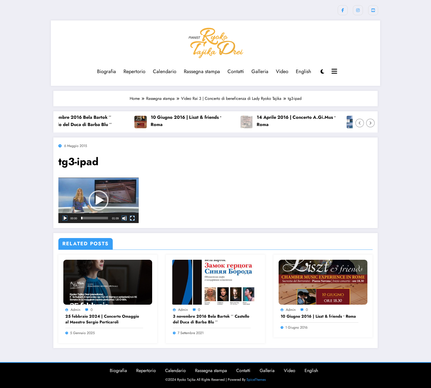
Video (282, 71)
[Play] (64, 218)
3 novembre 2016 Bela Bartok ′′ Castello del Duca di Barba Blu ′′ (69, 121)
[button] (98, 200)
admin (75, 309)
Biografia (106, 71)
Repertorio (134, 71)
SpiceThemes (256, 379)
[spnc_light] (322, 71)
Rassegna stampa (202, 71)
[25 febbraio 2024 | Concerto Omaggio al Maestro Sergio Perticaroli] (107, 281)
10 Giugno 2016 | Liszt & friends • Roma (176, 121)
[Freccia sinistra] (360, 123)
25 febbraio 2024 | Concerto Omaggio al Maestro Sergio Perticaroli (102, 319)
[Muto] (124, 218)
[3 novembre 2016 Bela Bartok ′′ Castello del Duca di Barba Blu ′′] (215, 281)
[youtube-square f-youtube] (373, 10)
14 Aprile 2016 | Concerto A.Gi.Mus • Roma (286, 121)
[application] (98, 200)
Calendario (164, 71)
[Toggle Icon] (333, 72)
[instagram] (358, 10)
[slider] (94, 218)
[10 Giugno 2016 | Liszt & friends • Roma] (323, 281)
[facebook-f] (343, 10)
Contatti (235, 71)
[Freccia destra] (370, 123)
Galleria (259, 71)
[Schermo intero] (132, 218)
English (303, 71)
